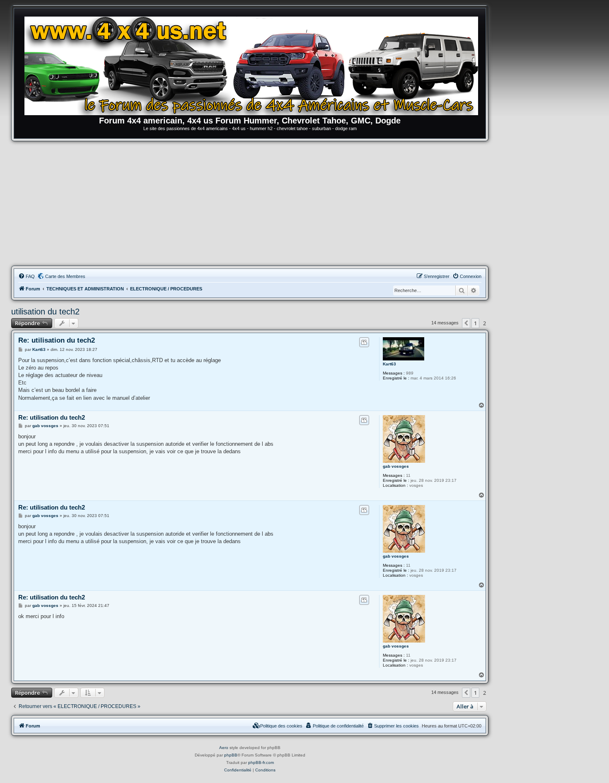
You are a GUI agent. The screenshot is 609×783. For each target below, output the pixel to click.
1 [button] (475, 323)
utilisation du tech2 (45, 311)
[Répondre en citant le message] (364, 342)
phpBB (230, 755)
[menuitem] (26, 276)
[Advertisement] (249, 203)
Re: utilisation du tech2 (56, 340)
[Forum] (254, 64)
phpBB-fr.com (261, 762)
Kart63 (389, 364)
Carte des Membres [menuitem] (65, 276)
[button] (466, 323)
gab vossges (396, 466)
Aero (223, 747)
